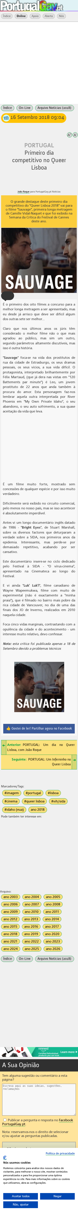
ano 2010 (32, 912)
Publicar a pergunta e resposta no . (37, 1122)
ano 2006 (10, 904)
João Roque (23, 191)
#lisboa (53, 793)
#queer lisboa (34, 801)
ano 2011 (52, 912)
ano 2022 (31, 941)
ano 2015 (10, 927)
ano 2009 (10, 912)
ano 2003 (10, 897)
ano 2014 (52, 919)
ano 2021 (10, 941)
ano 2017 (52, 927)
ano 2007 (32, 904)
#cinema (11, 801)
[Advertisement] (39, 62)
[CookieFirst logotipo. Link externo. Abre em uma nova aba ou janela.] (4, 1158)
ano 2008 (53, 904)
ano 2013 (31, 919)
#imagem (12, 793)
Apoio (35, 16)
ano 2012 (10, 919)
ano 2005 (53, 897)
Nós (61, 16)
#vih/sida (58, 801)
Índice (7, 16)
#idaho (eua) (14, 810)
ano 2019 (31, 934)
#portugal (33, 793)
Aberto (49, 16)
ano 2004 (32, 897)
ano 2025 (32, 949)
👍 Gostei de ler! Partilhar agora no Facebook (39, 728)
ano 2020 (52, 934)
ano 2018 (38, 810)
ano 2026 (53, 949)
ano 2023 (53, 941)
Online (21, 16)
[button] (7, 295)
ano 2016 (31, 927)
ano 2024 (10, 949)
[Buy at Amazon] (39, 1056)
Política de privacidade (60, 1153)
